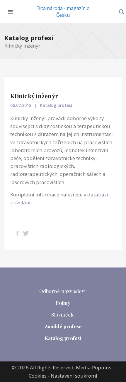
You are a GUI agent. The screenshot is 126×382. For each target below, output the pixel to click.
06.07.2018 (20, 105)
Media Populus (93, 367)
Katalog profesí (28, 38)
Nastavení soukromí (74, 375)
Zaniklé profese (63, 326)
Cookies (38, 375)
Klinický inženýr (34, 96)
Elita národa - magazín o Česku (63, 11)
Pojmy (62, 302)
